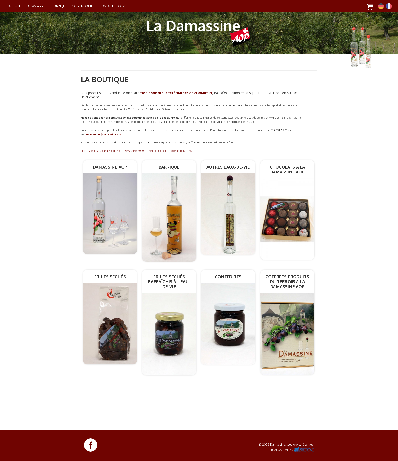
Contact (106, 6)
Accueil (15, 6)
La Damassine (36, 6)
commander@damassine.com (104, 134)
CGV (121, 6)
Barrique (59, 6)
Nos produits (83, 6)
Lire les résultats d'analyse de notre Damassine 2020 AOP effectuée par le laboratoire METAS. (136, 150)
